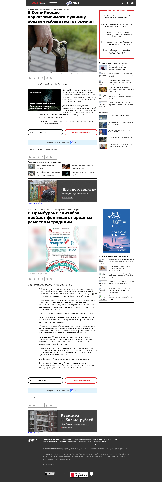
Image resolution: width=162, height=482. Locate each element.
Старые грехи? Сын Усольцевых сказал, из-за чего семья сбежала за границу (121, 96)
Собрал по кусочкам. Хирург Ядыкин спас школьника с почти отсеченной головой (121, 275)
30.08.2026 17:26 (33, 210)
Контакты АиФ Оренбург (68, 442)
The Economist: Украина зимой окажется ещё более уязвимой (118, 116)
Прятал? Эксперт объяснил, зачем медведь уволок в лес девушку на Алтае (120, 297)
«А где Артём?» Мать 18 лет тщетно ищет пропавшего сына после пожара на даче (120, 290)
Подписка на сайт (110, 439)
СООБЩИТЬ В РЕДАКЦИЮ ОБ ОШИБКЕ (96, 444)
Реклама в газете (100, 442)
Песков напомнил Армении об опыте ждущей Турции (121, 123)
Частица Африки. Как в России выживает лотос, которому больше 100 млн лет (121, 104)
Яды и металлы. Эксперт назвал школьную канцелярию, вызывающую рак (119, 268)
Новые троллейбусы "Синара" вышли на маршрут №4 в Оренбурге (116, 25)
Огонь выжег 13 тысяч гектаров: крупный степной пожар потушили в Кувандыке (117, 34)
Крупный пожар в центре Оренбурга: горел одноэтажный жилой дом (116, 43)
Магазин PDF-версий (50, 442)
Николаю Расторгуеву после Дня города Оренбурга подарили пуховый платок (116, 52)
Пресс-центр (66, 439)
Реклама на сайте (85, 442)
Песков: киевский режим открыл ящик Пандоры (119, 130)
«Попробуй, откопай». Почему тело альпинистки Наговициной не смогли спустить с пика (121, 67)
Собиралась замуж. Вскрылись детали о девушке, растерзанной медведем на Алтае (120, 82)
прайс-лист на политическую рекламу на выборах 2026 (62, 444)
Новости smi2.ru (35, 203)
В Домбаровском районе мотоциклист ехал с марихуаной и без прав (49, 166)
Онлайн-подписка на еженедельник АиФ (87, 439)
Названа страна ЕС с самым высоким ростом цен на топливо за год (120, 138)
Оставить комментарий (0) (81, 132)
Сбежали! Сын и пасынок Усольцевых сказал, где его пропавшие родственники (121, 283)
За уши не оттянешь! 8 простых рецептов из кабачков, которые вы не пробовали (121, 89)
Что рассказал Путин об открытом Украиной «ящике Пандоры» (120, 145)
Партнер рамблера (62, 473)
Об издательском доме (51, 439)
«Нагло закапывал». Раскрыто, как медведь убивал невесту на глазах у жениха (121, 74)
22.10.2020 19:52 (33, 9)
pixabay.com (84, 73)
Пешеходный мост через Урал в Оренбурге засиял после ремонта (117, 16)
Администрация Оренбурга (37, 274)
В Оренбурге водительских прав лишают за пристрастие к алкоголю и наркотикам (48, 173)
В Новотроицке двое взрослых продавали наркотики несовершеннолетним (82, 166)
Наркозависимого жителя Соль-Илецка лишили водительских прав (83, 173)
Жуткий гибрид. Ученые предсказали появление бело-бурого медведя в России (121, 261)
